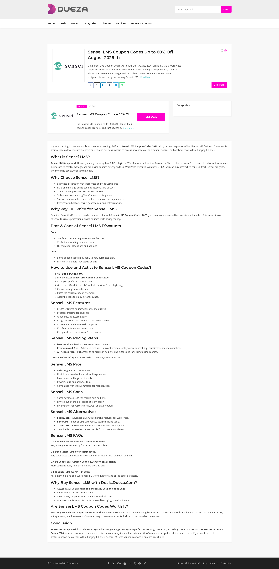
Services (121, 23)
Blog (205, 563)
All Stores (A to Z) (193, 563)
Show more (127, 127)
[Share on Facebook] (90, 85)
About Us (214, 563)
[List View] (225, 50)
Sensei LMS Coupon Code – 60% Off (104, 114)
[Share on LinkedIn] (103, 85)
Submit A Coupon (141, 23)
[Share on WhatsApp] (122, 85)
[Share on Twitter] (97, 85)
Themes (106, 23)
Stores (75, 23)
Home (51, 23)
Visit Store (219, 85)
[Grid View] (221, 50)
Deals (62, 23)
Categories (90, 23)
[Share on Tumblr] (109, 85)
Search (226, 9)
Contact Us (226, 563)
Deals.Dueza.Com (72, 273)
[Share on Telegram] (116, 85)
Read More (146, 77)
